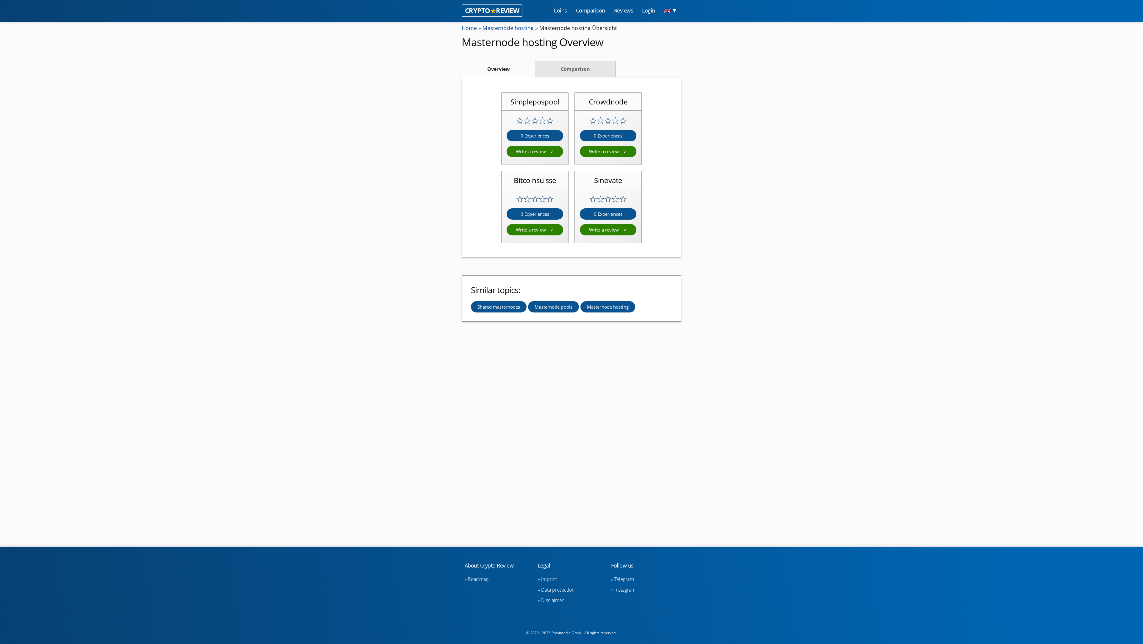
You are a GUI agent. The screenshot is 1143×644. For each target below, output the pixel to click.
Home (469, 28)
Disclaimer (552, 600)
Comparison (575, 69)
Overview (498, 69)
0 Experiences (535, 136)
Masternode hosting (508, 28)
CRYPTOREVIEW (492, 10)
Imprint (549, 579)
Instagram (624, 590)
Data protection (557, 590)
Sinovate (608, 180)
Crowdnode (608, 102)
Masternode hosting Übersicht (577, 28)
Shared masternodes (498, 307)
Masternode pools (553, 307)
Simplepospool (534, 102)
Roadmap (478, 579)
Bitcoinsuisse (535, 180)
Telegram (624, 579)
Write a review (531, 151)
